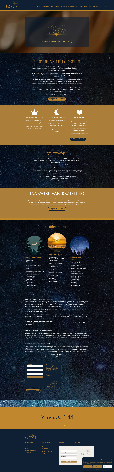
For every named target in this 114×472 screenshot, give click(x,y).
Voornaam (29, 368)
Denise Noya (62, 469)
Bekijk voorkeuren (107, 466)
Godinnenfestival (72, 6)
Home (38, 6)
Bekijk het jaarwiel (57, 99)
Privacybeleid (97, 469)
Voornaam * (63, 452)
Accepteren (88, 466)
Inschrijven (35, 377)
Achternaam (29, 372)
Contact (105, 6)
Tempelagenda (55, 6)
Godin (43, 445)
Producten (87, 6)
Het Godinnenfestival (47, 451)
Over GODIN (45, 6)
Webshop (44, 450)
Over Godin (44, 446)
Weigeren (98, 466)
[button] (111, 459)
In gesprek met (97, 6)
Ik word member (77, 139)
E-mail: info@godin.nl (30, 448)
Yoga (80, 6)
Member (63, 6)
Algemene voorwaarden (30, 450)
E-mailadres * (29, 364)
